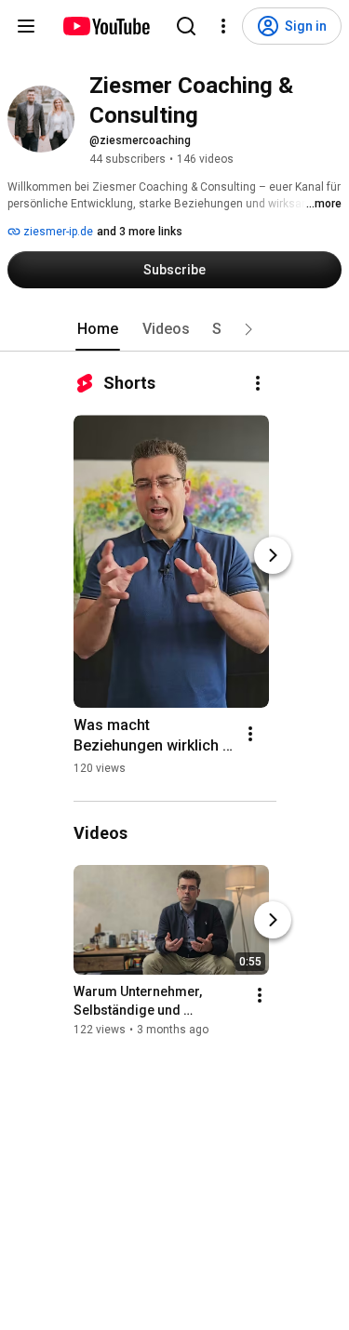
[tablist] (175, 329)
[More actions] (257, 383)
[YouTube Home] (105, 26)
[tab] (97, 329)
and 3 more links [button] (139, 231)
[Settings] (223, 26)
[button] (248, 329)
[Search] (186, 26)
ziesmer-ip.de (56, 231)
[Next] (272, 555)
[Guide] (26, 26)
